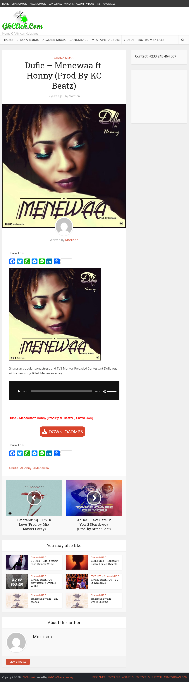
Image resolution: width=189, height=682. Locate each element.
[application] (64, 390)
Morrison (74, 96)
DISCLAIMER (99, 677)
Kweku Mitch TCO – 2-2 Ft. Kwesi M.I (104, 581)
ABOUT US (128, 677)
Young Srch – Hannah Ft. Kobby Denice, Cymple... (105, 562)
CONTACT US (142, 677)
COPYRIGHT (113, 677)
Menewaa (42, 468)
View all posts (18, 661)
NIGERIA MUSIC (38, 3)
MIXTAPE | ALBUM (74, 3)
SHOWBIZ (157, 677)
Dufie (14, 468)
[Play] (19, 391)
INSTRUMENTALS (106, 3)
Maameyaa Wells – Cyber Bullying (102, 600)
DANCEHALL (55, 3)
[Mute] (104, 391)
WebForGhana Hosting (60, 677)
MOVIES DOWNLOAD (175, 677)
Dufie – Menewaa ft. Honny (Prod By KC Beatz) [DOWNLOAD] (51, 418)
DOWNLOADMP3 (66, 431)
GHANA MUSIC (19, 3)
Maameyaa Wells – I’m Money (44, 600)
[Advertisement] (119, 21)
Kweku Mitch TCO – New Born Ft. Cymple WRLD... (43, 583)
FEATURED (96, 576)
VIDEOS (90, 3)
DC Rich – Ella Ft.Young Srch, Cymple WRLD (44, 562)
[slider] (112, 391)
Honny (26, 468)
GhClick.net (29, 677)
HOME (5, 3)
